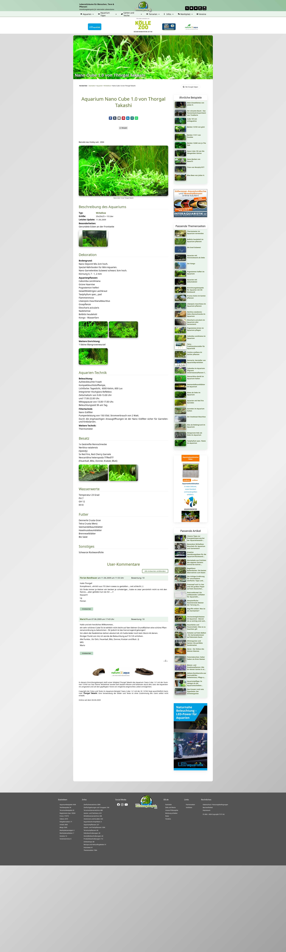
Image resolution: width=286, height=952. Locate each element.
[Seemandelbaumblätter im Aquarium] (180, 388)
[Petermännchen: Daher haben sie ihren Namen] (180, 661)
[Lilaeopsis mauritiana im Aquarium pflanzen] (180, 308)
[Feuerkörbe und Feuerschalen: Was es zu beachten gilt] (180, 629)
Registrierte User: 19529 (67, 813)
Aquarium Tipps (105, 14)
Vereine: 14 (63, 836)
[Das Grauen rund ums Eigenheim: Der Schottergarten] (180, 693)
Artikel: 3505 (64, 825)
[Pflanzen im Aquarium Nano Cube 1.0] (93, 336)
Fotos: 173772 (64, 816)
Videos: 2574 (64, 819)
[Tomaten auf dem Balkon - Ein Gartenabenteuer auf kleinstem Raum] (180, 637)
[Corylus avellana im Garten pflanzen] (180, 356)
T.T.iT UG (221, 814)
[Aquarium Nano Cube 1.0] (93, 245)
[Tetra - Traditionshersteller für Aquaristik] (180, 348)
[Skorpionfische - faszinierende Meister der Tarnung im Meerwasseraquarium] (180, 605)
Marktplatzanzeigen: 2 (67, 830)
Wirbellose (107, 86)
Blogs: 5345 (63, 827)
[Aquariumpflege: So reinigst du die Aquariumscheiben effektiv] (180, 685)
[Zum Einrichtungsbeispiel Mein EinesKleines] (180, 107)
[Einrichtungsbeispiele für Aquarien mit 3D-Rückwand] (180, 292)
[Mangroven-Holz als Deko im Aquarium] (180, 437)
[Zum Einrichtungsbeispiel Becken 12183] (180, 131)
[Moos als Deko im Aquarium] (180, 396)
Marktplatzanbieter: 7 (67, 833)
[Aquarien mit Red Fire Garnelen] (180, 405)
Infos (168, 14)
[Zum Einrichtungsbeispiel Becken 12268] (180, 147)
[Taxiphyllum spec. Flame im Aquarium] (180, 445)
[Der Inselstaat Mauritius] (180, 421)
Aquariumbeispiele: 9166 (68, 805)
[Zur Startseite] (146, 808)
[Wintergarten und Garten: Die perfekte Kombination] (180, 645)
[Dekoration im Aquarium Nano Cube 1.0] (93, 363)
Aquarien (87, 14)
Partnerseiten (190, 805)
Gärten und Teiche (128, 14)
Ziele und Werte (170, 807)
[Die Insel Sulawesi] (180, 251)
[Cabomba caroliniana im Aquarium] (180, 340)
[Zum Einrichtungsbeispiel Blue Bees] (180, 179)
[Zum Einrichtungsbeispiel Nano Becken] (180, 163)
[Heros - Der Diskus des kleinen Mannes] (180, 653)
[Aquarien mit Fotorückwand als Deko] (180, 259)
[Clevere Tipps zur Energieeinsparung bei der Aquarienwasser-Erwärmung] (180, 540)
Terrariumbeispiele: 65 (67, 810)
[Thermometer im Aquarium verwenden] (180, 235)
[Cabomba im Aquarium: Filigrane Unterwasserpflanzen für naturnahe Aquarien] (180, 372)
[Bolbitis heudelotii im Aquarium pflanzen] (180, 243)
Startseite (92, 86)
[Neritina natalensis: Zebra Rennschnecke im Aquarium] (180, 316)
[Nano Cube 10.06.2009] (123, 195)
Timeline (168, 819)
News (167, 816)
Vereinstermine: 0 (65, 839)
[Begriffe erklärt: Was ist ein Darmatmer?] (180, 613)
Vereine (202, 14)
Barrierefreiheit (208, 807)
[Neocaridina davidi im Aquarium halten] (180, 380)
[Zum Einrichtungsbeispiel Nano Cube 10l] (180, 155)
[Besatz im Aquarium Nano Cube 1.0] (93, 480)
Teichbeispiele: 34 (65, 807)
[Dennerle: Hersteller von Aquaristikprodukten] (180, 364)
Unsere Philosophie (171, 810)
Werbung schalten (171, 813)
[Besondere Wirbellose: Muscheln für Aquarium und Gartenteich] (180, 548)
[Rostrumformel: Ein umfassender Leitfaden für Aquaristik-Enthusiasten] (180, 596)
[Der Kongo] (180, 267)
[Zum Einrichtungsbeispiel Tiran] (180, 171)
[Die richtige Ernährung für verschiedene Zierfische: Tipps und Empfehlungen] (180, 580)
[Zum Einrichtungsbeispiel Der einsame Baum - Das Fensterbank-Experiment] (180, 115)
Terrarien (153, 14)
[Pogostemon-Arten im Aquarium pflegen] (180, 332)
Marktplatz (185, 14)
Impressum (206, 810)
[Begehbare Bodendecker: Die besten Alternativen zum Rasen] (180, 572)
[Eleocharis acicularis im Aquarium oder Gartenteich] (180, 324)
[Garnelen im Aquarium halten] (180, 413)
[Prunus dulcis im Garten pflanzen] (180, 300)
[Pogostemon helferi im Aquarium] (180, 276)
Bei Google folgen (191, 87)
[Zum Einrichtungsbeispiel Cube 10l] (180, 123)
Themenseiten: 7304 (90, 850)
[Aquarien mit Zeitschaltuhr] (180, 284)
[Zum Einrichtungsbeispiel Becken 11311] (180, 139)
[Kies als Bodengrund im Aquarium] (180, 429)
